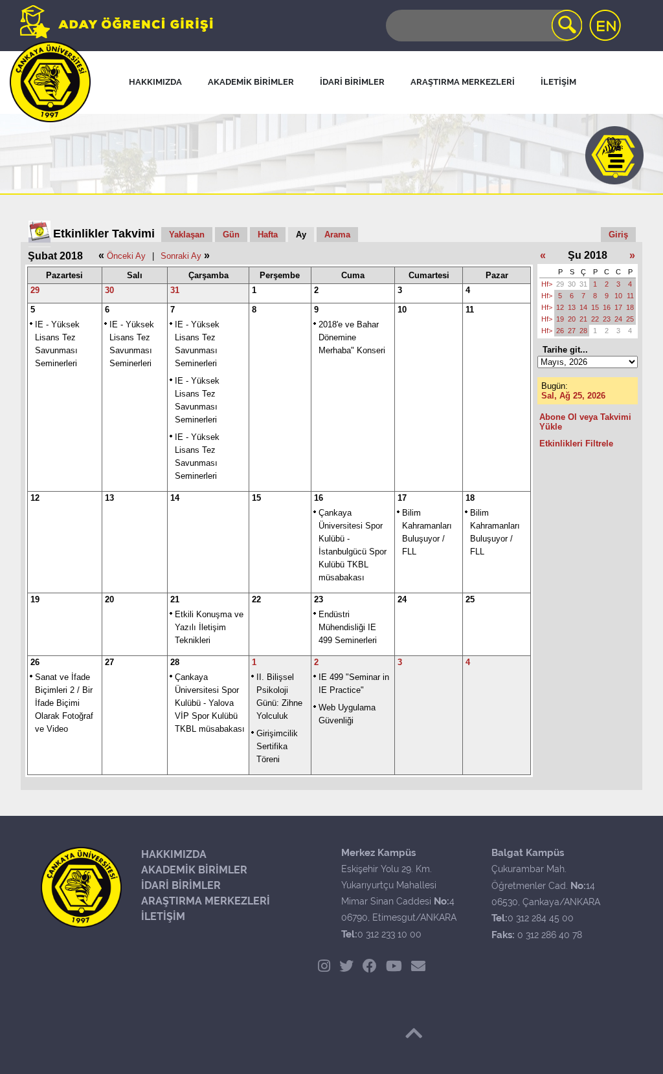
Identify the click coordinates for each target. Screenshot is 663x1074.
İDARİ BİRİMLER (181, 885)
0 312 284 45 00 (541, 918)
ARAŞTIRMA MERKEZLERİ (205, 901)
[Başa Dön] (413, 1033)
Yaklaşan (187, 234)
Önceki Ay (126, 256)
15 (256, 498)
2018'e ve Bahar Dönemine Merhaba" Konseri (352, 337)
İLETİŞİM (163, 916)
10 (402, 309)
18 (470, 498)
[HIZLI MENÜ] (614, 155)
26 (34, 662)
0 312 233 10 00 (389, 934)
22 (256, 599)
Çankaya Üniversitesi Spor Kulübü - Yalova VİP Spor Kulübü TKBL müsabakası (210, 703)
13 (109, 498)
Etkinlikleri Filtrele (576, 443)
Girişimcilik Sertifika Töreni (277, 746)
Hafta (268, 234)
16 (318, 498)
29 (34, 290)
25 (470, 599)
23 (318, 599)
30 (109, 290)
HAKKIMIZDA (174, 854)
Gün (231, 234)
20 (109, 599)
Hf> (546, 284)
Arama (337, 234)
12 (34, 498)
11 (470, 309)
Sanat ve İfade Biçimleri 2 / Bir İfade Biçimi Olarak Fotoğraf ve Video (64, 703)
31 (174, 290)
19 (34, 599)
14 (174, 498)
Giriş (618, 234)
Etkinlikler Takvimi (104, 233)
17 (402, 498)
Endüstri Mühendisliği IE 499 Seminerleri (348, 627)
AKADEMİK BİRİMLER (194, 870)
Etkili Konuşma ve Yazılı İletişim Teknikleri (209, 627)
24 (402, 599)
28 (174, 662)
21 (174, 599)
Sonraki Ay (181, 256)
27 (109, 662)
